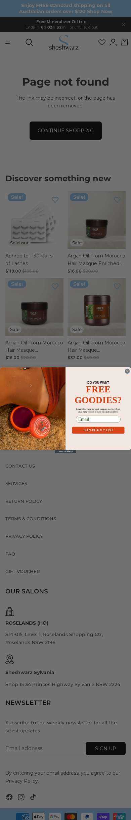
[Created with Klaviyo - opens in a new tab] (65, 451)
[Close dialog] (127, 371)
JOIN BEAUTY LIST (98, 430)
